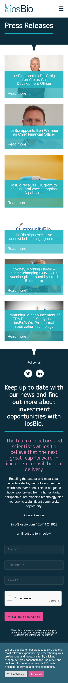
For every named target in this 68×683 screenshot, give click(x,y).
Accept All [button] (36, 674)
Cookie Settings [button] (15, 674)
